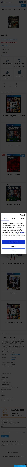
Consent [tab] (5, 218)
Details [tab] (13, 218)
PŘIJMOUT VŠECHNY (13, 242)
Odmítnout (13, 251)
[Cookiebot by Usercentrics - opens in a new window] (19, 215)
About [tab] (22, 218)
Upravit (12, 246)
